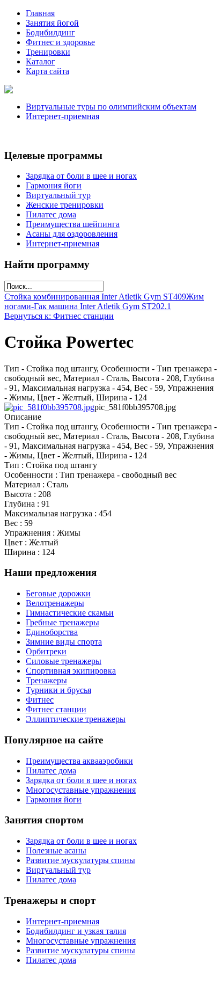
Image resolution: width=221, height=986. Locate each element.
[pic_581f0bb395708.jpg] (49, 407)
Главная (40, 13)
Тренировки (48, 51)
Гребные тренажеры (62, 622)
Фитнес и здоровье (60, 42)
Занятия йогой (52, 22)
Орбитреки (46, 651)
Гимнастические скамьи (70, 612)
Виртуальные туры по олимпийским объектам (111, 106)
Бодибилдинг (50, 32)
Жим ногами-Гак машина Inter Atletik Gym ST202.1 (104, 301)
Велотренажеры (55, 603)
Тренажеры (46, 680)
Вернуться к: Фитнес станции (59, 315)
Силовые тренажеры (63, 661)
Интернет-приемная (62, 116)
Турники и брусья (58, 690)
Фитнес (40, 699)
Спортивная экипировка (71, 670)
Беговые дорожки (58, 593)
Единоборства (52, 632)
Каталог (40, 61)
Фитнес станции (56, 709)
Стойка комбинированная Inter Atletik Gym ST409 (95, 296)
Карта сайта (47, 71)
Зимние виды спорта (64, 641)
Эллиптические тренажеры (76, 719)
